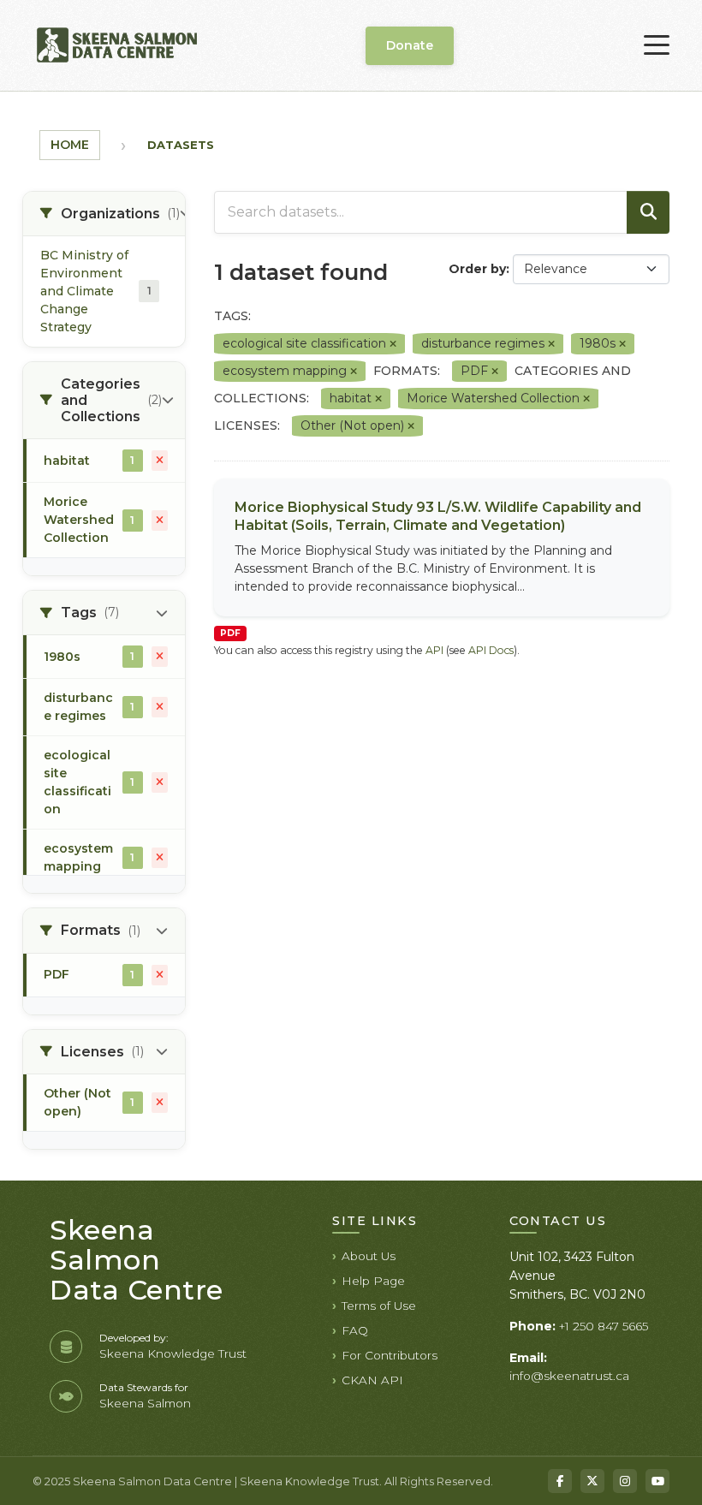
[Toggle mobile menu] (656, 45)
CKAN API (372, 1380)
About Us (369, 1256)
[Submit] (648, 212)
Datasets (180, 145)
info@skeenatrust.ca (569, 1376)
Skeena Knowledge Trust (173, 1353)
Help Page (373, 1281)
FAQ (355, 1330)
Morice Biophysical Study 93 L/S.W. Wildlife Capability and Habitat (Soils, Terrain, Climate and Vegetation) (438, 516)
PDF (230, 633)
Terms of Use (379, 1305)
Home (70, 144)
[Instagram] (625, 1481)
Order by (477, 269)
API (434, 650)
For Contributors (389, 1355)
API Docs (491, 650)
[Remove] (393, 344)
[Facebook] (560, 1481)
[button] (104, 214)
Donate (409, 45)
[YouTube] (657, 1481)
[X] (592, 1481)
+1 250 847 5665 (603, 1326)
